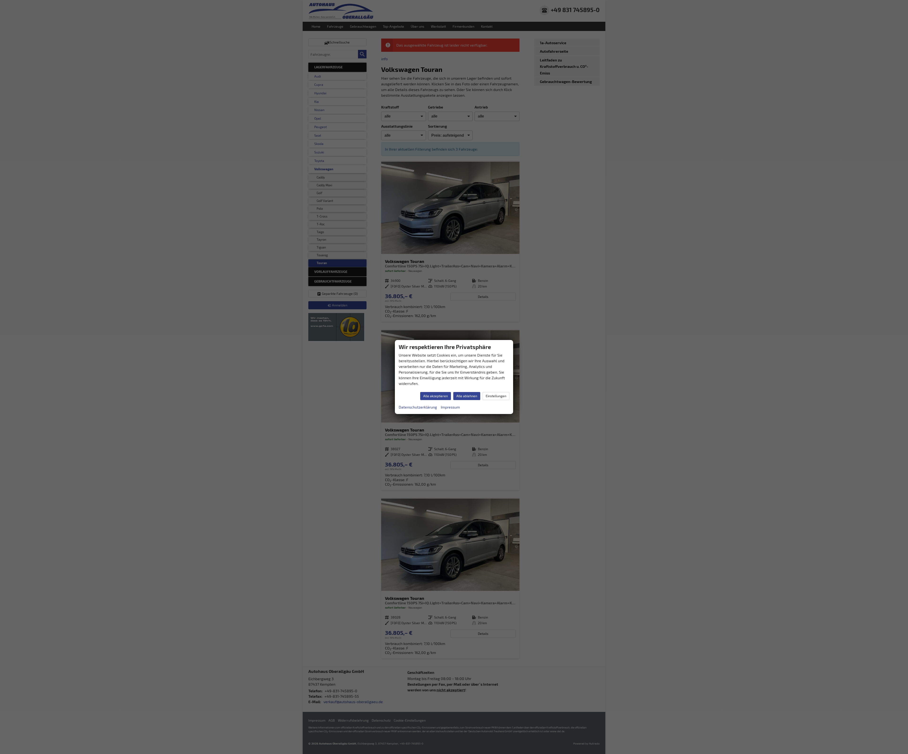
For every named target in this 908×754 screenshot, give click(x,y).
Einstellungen (496, 396)
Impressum (450, 407)
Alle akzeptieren (435, 396)
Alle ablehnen (466, 396)
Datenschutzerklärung (418, 407)
